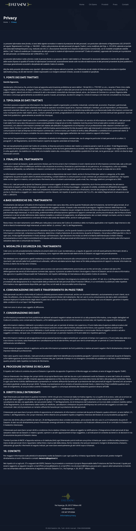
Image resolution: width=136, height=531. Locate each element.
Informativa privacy (68, 515)
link (54, 440)
